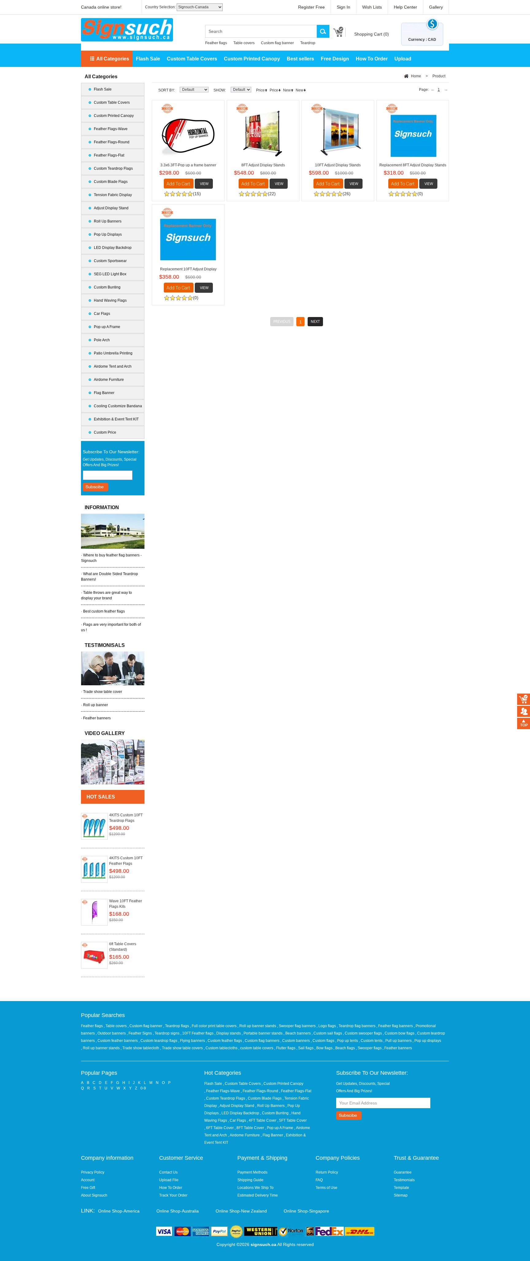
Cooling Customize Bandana (118, 406)
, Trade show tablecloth (140, 1048)
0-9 (143, 1088)
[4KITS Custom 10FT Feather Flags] (94, 869)
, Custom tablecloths (221, 1048)
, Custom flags (323, 1041)
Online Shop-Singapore (306, 1211)
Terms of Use (326, 1188)
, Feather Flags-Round (259, 1091)
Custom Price (105, 432)
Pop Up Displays (108, 234)
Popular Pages (99, 1073)
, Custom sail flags (327, 1033)
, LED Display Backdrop (239, 1113)
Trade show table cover (102, 692)
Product (438, 76)
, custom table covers (256, 1048)
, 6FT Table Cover (219, 1128)
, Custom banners (295, 1041)
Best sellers (300, 58)
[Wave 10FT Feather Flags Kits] (94, 912)
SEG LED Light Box (110, 274)
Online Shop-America (119, 1211)
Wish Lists (372, 7)
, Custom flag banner (145, 1026)
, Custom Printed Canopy (282, 1083)
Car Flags (102, 313)
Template (401, 1188)
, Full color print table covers (213, 1026)
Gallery (436, 7)
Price (260, 90)
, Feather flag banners (395, 1026)
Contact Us (168, 1172)
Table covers (244, 43)
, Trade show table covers (182, 1048)
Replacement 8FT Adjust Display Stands (412, 165)
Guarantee (403, 1172)
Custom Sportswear (110, 261)
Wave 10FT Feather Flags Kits (125, 904)
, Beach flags (344, 1048)
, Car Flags (237, 1120)
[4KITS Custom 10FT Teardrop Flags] (94, 826)
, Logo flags (327, 1026)
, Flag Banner (272, 1135)
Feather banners (97, 718)
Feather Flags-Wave (111, 129)
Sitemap (401, 1195)
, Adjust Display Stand (236, 1106)
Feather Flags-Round (111, 142)
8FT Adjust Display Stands (263, 165)
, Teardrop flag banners (356, 1026)
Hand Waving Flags (110, 300)
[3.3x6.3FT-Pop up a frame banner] (188, 130)
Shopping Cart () (371, 34)
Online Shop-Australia (177, 1211)
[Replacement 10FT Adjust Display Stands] (188, 234)
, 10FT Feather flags (197, 1033)
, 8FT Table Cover (249, 1128)
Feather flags (216, 43)
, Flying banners (192, 1041)
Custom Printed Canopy (252, 58)
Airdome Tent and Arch (113, 366)
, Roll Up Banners (270, 1106)
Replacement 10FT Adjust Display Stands (188, 270)
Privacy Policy (92, 1172)
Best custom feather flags (104, 611)
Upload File (169, 1180)
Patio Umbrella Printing (113, 353)
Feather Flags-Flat (109, 155)
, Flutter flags (285, 1048)
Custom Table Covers (192, 58)
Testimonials (404, 1180)
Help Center (405, 7)
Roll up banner (95, 705)
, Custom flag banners (261, 1041)
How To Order (372, 58)
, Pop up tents (347, 1041)
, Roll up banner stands (257, 1026)
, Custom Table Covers (242, 1083)
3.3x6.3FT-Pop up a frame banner (188, 165)
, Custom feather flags (224, 1041)
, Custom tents (371, 1041)
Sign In (343, 7)
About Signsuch (94, 1195)
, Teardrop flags (176, 1026)
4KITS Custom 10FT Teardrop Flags (126, 818)
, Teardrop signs (166, 1033)
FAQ (319, 1180)
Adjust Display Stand (111, 208)
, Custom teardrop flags (158, 1041)
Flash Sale (148, 58)
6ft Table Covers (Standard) (122, 947)
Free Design (335, 58)
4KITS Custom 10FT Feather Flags (126, 861)
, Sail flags (305, 1048)
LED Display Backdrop (113, 248)
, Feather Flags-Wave (222, 1091)
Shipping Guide (250, 1180)
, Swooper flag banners (297, 1026)
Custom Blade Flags (111, 182)
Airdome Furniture (109, 379)
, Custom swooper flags (363, 1033)
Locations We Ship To (255, 1188)
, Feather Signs (140, 1033)
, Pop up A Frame (279, 1128)
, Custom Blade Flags (264, 1098)
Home (416, 76)
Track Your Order (173, 1195)
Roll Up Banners (107, 221)
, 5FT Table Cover (292, 1120)
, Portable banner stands (262, 1033)
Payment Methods (252, 1172)
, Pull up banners (398, 1041)
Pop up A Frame (107, 327)
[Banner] (127, 30)
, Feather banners (397, 1048)
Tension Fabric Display (113, 195)
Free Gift (88, 1188)
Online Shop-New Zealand (241, 1211)
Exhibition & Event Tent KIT (116, 419)
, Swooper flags (369, 1048)
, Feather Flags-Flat (295, 1091)
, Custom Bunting (274, 1113)
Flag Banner (104, 393)
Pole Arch (102, 340)
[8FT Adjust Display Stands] (263, 130)
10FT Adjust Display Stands (338, 165)
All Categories (112, 58)
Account (87, 1180)
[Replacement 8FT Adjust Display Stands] (412, 130)
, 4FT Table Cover (261, 1120)
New (287, 90)
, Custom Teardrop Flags (224, 1098)
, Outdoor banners (111, 1033)
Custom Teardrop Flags (113, 168)
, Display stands (228, 1033)
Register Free (311, 7)
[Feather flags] (112, 762)
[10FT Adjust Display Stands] (337, 130)
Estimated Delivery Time (257, 1195)
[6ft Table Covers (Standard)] (94, 955)
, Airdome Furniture (244, 1135)
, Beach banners (297, 1033)
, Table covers (116, 1026)
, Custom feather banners (117, 1041)
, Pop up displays (427, 1041)
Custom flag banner (277, 43)
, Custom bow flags (399, 1033)
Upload (402, 58)
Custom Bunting (107, 287)
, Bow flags (323, 1048)
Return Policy (327, 1172)
